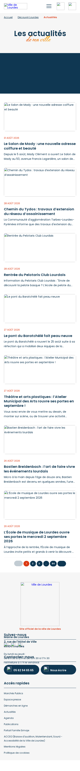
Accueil (8, 17)
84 (53, 563)
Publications (11, 724)
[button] (49, 6)
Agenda (9, 718)
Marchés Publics (13, 693)
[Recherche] (60, 6)
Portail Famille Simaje (16, 730)
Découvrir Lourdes (28, 17)
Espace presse (12, 699)
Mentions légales (14, 746)
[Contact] (72, 6)
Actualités (10, 711)
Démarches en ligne (16, 705)
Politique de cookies (17, 753)
